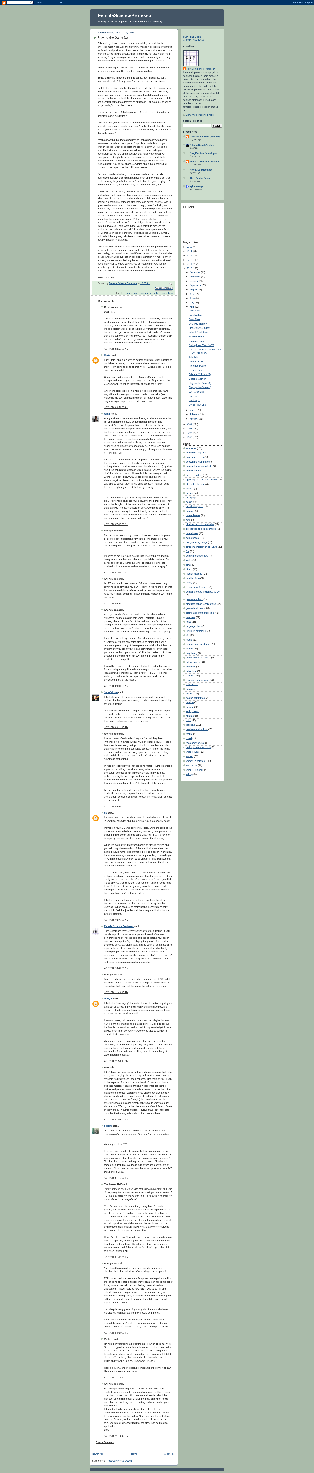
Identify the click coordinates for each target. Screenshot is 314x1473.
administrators (193, 470)
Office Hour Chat (197, 405)
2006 (190, 437)
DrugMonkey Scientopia (203, 153)
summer (190, 716)
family (189, 582)
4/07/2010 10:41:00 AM (116, 968)
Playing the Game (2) (200, 383)
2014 (190, 251)
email (189, 565)
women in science (195, 761)
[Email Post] (170, 283)
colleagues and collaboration (201, 529)
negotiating (191, 653)
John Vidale (111, 692)
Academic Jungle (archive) (205, 136)
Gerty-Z (108, 998)
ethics (157, 293)
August (194, 289)
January (194, 419)
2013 (190, 255)
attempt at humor (195, 484)
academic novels (195, 457)
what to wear (192, 752)
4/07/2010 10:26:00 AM (116, 920)
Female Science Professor (119, 926)
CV (187, 551)
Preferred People (197, 366)
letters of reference (196, 631)
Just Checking (196, 392)
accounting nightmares (198, 462)
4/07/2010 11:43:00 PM (116, 1436)
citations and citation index (139, 293)
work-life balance (195, 770)
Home (134, 1454)
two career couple (195, 743)
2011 (190, 264)
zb (105, 813)
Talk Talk (193, 357)
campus (190, 511)
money (189, 648)
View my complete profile (200, 115)
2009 (190, 424)
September (196, 285)
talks (188, 720)
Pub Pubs (194, 396)
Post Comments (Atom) (119, 1461)
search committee (195, 698)
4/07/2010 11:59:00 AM (116, 1061)
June (192, 298)
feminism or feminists (197, 587)
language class (194, 626)
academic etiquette (196, 452)
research (190, 675)
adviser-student (194, 475)
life (187, 635)
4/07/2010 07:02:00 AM (116, 572)
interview (190, 617)
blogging (190, 497)
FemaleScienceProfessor (125, 15)
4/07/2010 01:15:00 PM (116, 1178)
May (192, 302)
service (190, 702)
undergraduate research (198, 747)
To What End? (196, 336)
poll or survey (193, 662)
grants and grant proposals (200, 613)
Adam (107, 414)
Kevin (107, 355)
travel (189, 738)
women (189, 756)
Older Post (169, 1454)
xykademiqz (196, 186)
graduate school (194, 599)
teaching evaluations (197, 729)
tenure (189, 734)
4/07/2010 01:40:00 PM (116, 1257)
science (190, 693)
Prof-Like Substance (201, 170)
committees (192, 533)
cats (188, 520)
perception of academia (198, 657)
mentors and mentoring (198, 644)
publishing (167, 293)
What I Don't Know (198, 332)
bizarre (189, 493)
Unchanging (195, 400)
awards (189, 488)
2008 (190, 428)
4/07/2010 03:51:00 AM (116, 407)
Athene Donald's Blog (202, 145)
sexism (190, 707)
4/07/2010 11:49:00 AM (116, 992)
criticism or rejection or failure (201, 547)
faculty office (193, 578)
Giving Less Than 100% (201, 345)
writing (189, 774)
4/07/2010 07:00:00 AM (116, 524)
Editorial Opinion (197, 379)
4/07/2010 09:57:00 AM (116, 806)
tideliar (108, 1126)
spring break (192, 711)
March (193, 410)
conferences (192, 538)
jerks (188, 622)
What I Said (195, 310)
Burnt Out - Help (197, 361)
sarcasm (190, 689)
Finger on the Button (199, 328)
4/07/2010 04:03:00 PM (116, 1333)
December (195, 272)
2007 (190, 433)
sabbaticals (192, 684)
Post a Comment (105, 1442)
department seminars (197, 556)
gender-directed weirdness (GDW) (203, 592)
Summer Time (196, 341)
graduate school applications (201, 604)
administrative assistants (199, 466)
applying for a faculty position (201, 479)
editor (189, 560)
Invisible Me (195, 315)
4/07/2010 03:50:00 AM (116, 349)
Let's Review (195, 370)
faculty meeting (194, 574)
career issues (193, 515)
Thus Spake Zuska (200, 178)
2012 (190, 260)
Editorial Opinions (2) (200, 374)
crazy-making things (196, 542)
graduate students (195, 608)
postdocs (191, 666)
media (189, 640)
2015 (190, 247)
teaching (190, 725)
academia (191, 448)
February (195, 414)
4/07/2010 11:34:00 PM (116, 1377)
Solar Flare (194, 319)
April (192, 307)
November (195, 276)
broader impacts (194, 506)
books (189, 502)
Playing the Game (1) (200, 387)
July (192, 294)
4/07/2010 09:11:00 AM (116, 727)
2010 (190, 268)
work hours (191, 765)
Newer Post (98, 1454)
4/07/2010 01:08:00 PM (116, 1119)
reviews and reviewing (197, 680)
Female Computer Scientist (205, 161)
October (194, 281)
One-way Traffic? (198, 324)
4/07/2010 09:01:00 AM (116, 686)
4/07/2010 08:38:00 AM (116, 603)
